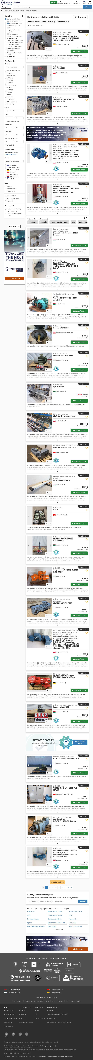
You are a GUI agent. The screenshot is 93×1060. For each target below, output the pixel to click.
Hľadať (88, 7)
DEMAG (10, 99)
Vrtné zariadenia (17, 1001)
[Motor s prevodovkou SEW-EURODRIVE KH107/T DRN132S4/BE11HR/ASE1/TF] (39, 682)
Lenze (10, 83)
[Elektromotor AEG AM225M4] (39, 74)
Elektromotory (15, 23)
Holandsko (13, 177)
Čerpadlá (13, 34)
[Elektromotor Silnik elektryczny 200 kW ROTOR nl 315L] (39, 105)
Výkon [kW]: (8, 131)
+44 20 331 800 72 (14, 990)
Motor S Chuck (84, 222)
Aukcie (10, 201)
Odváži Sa (72, 923)
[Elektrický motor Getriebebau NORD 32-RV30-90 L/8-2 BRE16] (39, 576)
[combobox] (14, 161)
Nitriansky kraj (14, 167)
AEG (9, 87)
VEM (10, 78)
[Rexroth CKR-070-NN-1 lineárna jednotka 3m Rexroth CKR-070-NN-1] (39, 484)
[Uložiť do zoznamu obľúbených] (86, 35)
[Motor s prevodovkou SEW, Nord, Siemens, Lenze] (39, 422)
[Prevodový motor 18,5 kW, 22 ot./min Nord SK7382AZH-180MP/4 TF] (39, 453)
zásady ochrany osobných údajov (48, 1056)
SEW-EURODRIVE (13, 71)
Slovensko (11, 154)
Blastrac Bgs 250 (76, 1001)
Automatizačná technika (14, 54)
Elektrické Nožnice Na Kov (36, 926)
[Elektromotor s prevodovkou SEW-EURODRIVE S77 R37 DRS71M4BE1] (39, 545)
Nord (10, 80)
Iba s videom (12, 211)
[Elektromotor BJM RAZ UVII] (39, 393)
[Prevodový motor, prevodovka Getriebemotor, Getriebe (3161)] (39, 765)
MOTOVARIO (12, 101)
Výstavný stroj (12, 189)
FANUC (10, 104)
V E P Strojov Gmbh (75, 926)
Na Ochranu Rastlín (75, 911)
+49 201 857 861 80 (14, 993)
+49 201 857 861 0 (56, 990)
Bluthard (60, 1001)
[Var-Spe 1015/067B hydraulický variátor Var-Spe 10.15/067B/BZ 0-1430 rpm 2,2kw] (39, 302)
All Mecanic (31, 911)
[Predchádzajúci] (28, 41)
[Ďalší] (50, 41)
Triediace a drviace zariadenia (34, 1001)
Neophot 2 (72, 919)
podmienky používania (64, 1056)
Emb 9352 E (52, 926)
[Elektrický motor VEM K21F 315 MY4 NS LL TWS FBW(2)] (39, 794)
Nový (9, 186)
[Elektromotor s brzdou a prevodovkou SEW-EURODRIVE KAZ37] (39, 607)
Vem (73, 222)
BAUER (10, 73)
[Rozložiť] (57, 61)
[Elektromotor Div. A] (39, 516)
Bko (67, 1001)
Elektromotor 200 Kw (55, 915)
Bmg (53, 1001)
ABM (9, 92)
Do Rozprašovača (33, 919)
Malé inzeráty (13, 199)
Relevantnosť (81, 17)
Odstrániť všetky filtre (36, 25)
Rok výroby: (8, 124)
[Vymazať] (54, 22)
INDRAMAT (11, 85)
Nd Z (70, 915)
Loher (10, 97)
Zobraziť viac (58, 930)
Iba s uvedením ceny (13, 121)
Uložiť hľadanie (58, 882)
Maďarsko (13, 174)
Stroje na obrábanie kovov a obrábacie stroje (15, 41)
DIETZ (10, 90)
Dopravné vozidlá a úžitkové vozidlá (14, 45)
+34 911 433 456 (55, 993)
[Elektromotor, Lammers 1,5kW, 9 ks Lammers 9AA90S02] (39, 713)
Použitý (11, 191)
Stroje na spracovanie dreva (13, 49)
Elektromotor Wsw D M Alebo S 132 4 (60, 923)
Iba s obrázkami (14, 209)
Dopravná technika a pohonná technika (14, 20)
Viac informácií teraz (80, 742)
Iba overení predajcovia (14, 214)
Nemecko (14, 170)
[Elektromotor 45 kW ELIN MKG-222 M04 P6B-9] (39, 362)
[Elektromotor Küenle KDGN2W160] (39, 334)
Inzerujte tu (15, 226)
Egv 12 (29, 923)
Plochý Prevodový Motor (59, 222)
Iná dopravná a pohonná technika (14, 30)
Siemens (11, 75)
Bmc (47, 1001)
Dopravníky (14, 25)
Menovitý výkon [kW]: (11, 138)
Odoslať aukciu (78, 140)
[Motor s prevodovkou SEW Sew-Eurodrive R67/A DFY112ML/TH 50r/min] (39, 825)
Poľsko (12, 172)
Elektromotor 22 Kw (55, 919)
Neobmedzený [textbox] (12, 161)
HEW (9, 94)
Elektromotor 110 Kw (55, 911)
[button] (90, 2)
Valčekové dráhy (15, 36)
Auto (29, 915)
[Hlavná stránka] (1, 10)
